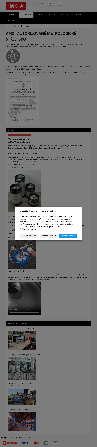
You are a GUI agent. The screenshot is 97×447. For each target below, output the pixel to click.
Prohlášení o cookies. (28, 229)
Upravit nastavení (29, 235)
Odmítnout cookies (49, 235)
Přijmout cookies (68, 235)
